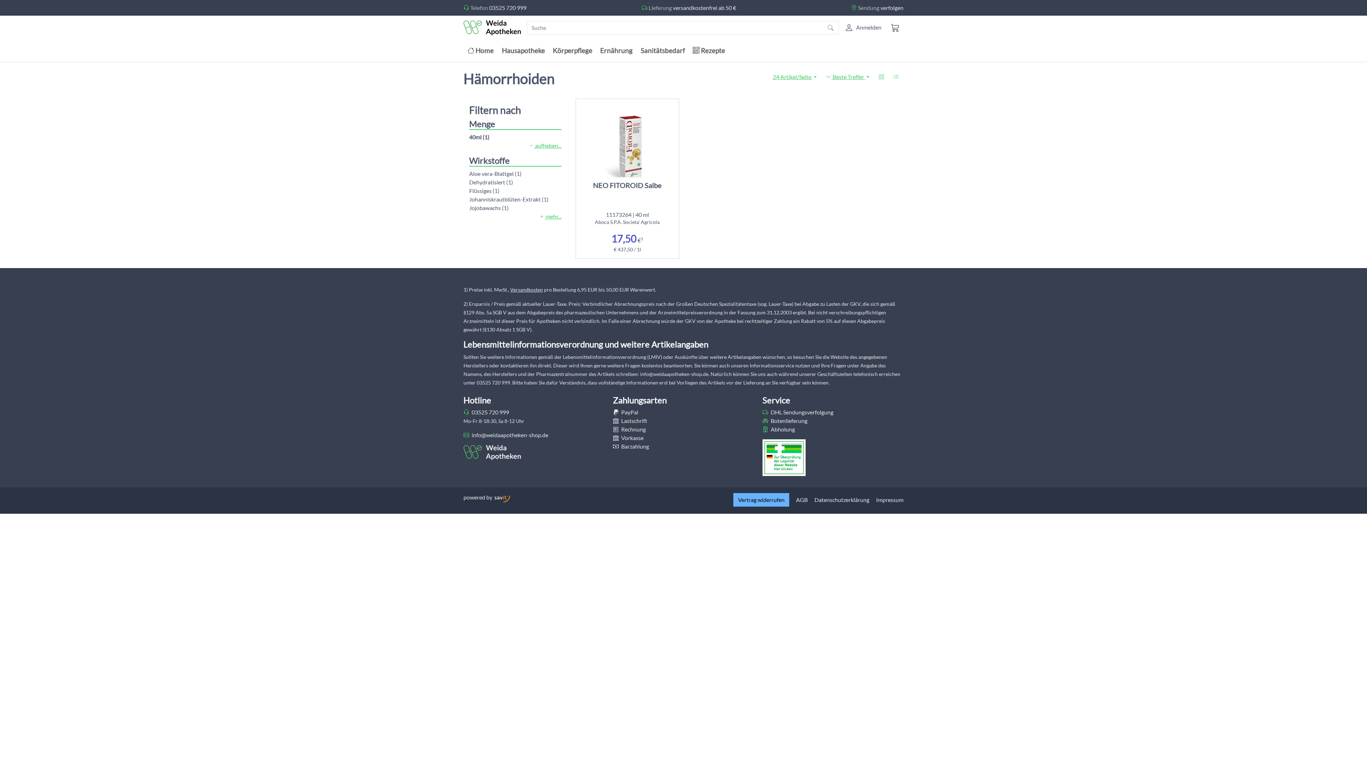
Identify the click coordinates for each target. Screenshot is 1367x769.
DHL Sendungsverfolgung (801, 412)
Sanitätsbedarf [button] (663, 50)
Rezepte (712, 50)
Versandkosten (526, 290)
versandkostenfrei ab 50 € (704, 7)
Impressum (890, 499)
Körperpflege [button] (572, 50)
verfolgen (892, 7)
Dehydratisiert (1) (491, 182)
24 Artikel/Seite (792, 76)
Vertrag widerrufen (761, 499)
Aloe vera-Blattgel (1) (495, 173)
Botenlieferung (788, 420)
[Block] (881, 77)
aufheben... (547, 145)
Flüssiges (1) (484, 190)
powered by (478, 497)
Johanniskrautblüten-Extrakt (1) (509, 199)
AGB (802, 499)
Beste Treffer (848, 76)
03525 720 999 (508, 7)
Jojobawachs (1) (489, 207)
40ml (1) (479, 137)
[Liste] (896, 77)
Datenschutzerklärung (842, 499)
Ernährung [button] (616, 50)
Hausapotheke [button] (523, 50)
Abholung (782, 429)
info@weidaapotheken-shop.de (509, 434)
